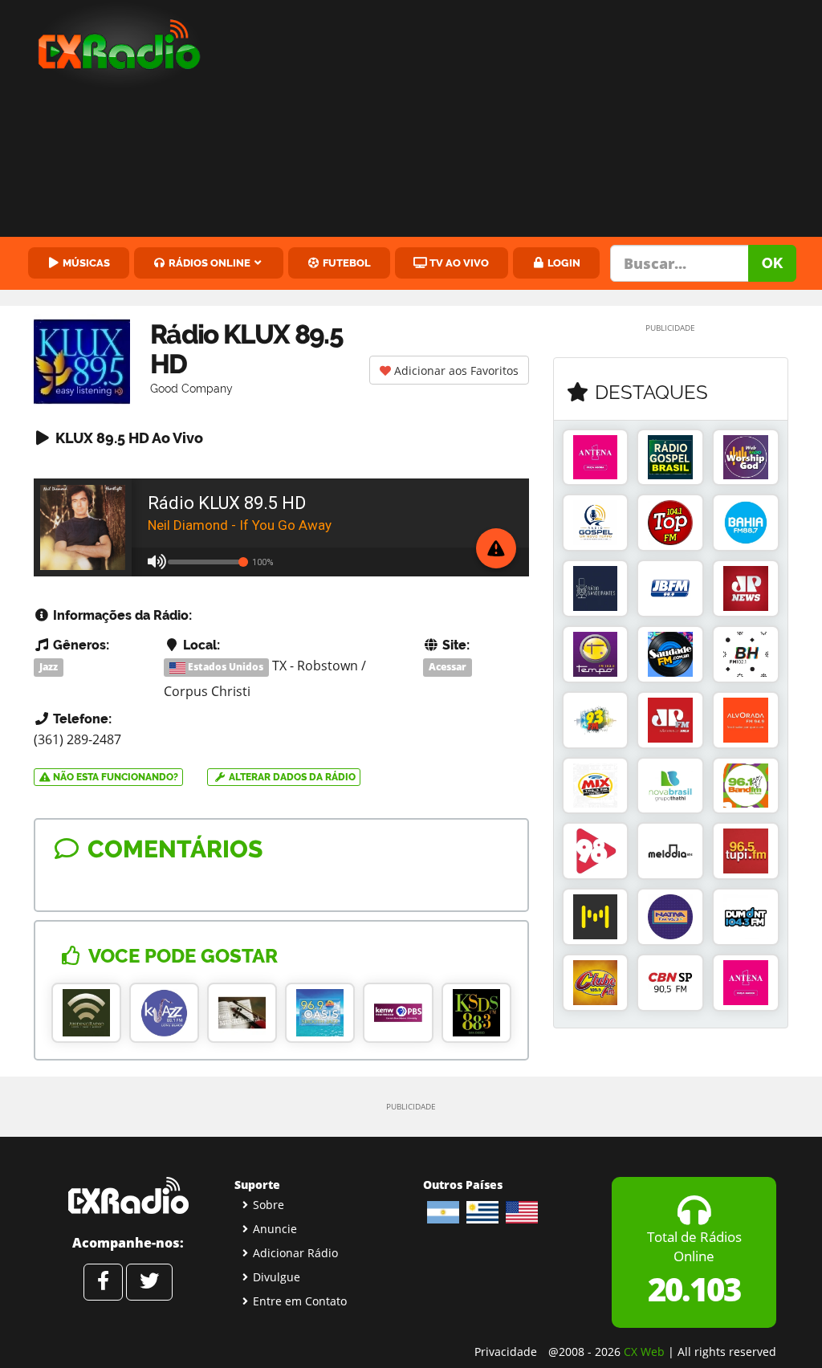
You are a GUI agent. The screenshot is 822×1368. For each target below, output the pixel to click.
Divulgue (276, 1277)
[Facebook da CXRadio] (103, 1282)
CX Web (644, 1351)
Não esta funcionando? (114, 777)
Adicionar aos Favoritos (455, 370)
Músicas (85, 262)
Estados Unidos (224, 667)
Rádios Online (208, 262)
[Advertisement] (525, 120)
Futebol (345, 262)
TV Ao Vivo (458, 262)
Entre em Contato (300, 1301)
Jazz (48, 667)
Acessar (447, 667)
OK (772, 262)
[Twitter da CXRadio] (149, 1282)
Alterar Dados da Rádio (291, 777)
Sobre (268, 1204)
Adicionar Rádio (295, 1252)
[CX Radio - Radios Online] (128, 1195)
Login (562, 262)
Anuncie (275, 1228)
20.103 (694, 1289)
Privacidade (505, 1351)
